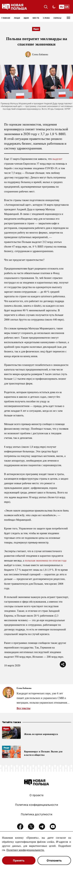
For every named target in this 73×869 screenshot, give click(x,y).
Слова (46, 18)
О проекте (36, 795)
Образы (57, 18)
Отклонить (54, 860)
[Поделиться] (62, 664)
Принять (18, 860)
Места (36, 18)
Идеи (26, 18)
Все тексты (23, 708)
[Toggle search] (45, 6)
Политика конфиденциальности (36, 804)
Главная (5, 18)
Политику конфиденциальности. (25, 850)
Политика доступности (36, 814)
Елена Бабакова (40, 54)
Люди (17, 18)
